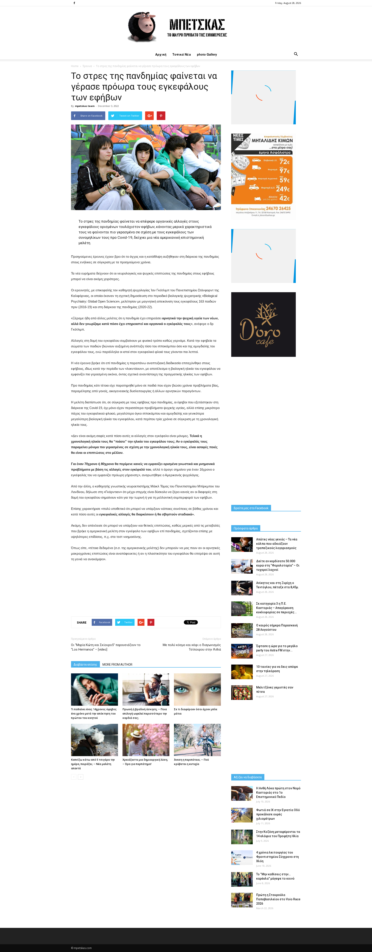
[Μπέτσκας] (186, 27)
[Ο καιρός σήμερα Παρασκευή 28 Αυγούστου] (242, 630)
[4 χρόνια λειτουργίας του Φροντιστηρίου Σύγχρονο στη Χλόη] (242, 857)
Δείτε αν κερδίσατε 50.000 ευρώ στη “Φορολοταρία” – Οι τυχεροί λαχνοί (277, 565)
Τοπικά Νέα (181, 54)
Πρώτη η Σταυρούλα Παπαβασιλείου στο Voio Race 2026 (278, 899)
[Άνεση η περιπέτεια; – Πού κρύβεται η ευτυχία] (197, 740)
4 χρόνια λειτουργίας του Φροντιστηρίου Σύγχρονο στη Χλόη (277, 857)
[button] (296, 54)
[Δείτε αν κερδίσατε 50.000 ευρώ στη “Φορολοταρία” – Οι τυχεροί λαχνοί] (242, 566)
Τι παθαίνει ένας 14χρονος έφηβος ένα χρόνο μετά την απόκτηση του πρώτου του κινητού (94, 713)
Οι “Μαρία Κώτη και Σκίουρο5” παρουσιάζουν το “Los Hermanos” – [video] (106, 647)
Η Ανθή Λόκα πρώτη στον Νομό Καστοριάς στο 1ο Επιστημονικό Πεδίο (278, 793)
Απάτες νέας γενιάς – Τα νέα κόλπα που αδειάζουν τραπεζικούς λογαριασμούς (276, 544)
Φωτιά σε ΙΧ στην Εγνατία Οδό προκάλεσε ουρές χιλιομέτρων (278, 814)
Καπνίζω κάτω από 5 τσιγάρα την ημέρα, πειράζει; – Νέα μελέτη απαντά (93, 764)
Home (75, 66)
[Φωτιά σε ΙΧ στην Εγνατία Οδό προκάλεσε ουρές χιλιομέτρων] (242, 815)
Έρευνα (87, 66)
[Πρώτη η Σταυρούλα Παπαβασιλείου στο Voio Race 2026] (242, 900)
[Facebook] (74, 3)
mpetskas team (85, 106)
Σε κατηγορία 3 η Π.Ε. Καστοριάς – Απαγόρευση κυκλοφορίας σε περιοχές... (276, 608)
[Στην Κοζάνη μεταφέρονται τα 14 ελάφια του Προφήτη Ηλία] (242, 837)
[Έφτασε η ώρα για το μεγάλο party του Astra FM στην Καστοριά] (242, 651)
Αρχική (160, 54)
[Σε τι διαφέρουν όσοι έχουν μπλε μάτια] (197, 689)
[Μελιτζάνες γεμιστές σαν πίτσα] (242, 692)
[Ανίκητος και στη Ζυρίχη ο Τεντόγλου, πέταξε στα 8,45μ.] (242, 588)
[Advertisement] (146, 588)
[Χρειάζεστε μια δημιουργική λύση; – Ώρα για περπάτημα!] (145, 740)
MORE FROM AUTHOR (117, 664)
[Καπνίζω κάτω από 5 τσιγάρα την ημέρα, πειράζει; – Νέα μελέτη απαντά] (94, 740)
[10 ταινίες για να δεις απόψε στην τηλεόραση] (242, 672)
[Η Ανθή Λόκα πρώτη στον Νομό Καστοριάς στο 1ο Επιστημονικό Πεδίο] (242, 793)
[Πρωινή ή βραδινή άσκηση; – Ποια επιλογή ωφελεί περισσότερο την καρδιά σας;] (145, 689)
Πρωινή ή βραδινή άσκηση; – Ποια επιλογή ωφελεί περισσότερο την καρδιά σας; (144, 713)
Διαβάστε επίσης (85, 664)
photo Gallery (207, 54)
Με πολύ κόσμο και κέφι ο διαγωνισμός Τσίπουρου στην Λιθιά (192, 647)
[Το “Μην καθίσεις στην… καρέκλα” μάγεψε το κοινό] (242, 879)
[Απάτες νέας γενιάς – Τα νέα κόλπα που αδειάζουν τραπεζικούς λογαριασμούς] (242, 544)
